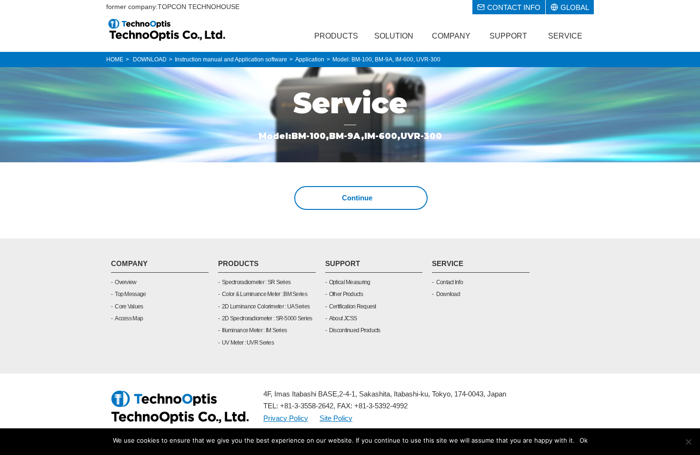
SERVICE (447, 263)
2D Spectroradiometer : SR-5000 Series (267, 318)
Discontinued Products (354, 330)
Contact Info (449, 282)
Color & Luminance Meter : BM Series (264, 294)
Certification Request (352, 306)
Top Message (130, 294)
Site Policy (336, 418)
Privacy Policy (285, 418)
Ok (584, 440)
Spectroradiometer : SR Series (256, 282)
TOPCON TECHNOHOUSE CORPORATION (167, 29)
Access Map (129, 318)
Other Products (346, 294)
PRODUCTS (238, 263)
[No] (688, 441)
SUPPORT (342, 263)
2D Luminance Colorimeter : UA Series (266, 306)
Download (448, 294)
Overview (125, 282)
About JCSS (343, 318)
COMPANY (129, 263)
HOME (114, 59)
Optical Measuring (349, 282)
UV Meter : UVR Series (248, 342)
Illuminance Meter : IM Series (254, 330)
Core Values (129, 306)
